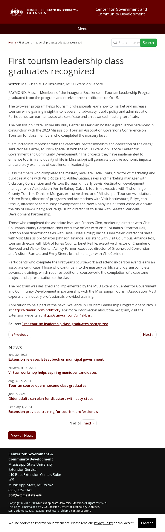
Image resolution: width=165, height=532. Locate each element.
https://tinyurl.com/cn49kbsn (67, 315)
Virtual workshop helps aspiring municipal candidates (52, 372)
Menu (82, 28)
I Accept (147, 523)
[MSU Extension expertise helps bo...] (19, 334)
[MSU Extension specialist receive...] (148, 334)
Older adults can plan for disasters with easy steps (50, 398)
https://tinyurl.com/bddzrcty (36, 310)
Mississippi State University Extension (60, 503)
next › (88, 423)
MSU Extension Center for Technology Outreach (70, 507)
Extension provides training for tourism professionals (53, 411)
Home (12, 42)
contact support (81, 511)
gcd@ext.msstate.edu (25, 495)
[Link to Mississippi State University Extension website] (43, 11)
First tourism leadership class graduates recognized (65, 323)
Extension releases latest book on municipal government (56, 359)
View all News (22, 435)
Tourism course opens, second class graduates (47, 385)
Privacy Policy (103, 523)
